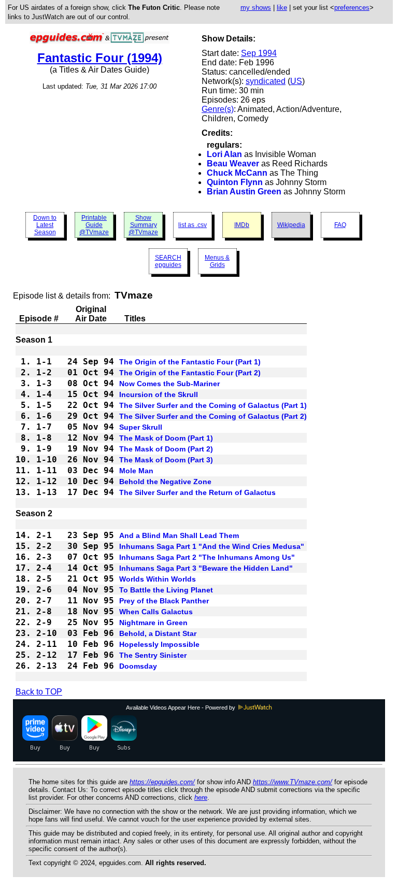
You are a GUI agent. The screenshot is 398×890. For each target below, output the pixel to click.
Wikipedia (291, 225)
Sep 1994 (259, 53)
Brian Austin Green (244, 191)
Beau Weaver (233, 163)
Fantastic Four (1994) (99, 58)
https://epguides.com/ (162, 782)
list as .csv (192, 225)
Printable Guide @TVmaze (94, 225)
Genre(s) (218, 109)
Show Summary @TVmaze (143, 225)
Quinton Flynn (235, 182)
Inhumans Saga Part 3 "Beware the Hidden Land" (206, 568)
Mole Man (136, 471)
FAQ (340, 225)
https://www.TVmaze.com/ (292, 782)
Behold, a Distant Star (157, 633)
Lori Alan (224, 154)
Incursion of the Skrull (158, 394)
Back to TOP (39, 691)
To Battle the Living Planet (166, 590)
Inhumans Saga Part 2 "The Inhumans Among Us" (207, 557)
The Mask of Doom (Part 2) (166, 449)
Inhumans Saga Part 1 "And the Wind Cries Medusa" (211, 546)
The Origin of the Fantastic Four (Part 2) (190, 373)
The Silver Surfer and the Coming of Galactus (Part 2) (213, 416)
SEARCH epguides (168, 261)
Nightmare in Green (153, 622)
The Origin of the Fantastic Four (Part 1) (190, 362)
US (296, 81)
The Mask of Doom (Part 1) (166, 438)
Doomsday (138, 666)
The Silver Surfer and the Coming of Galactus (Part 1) (213, 405)
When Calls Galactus (156, 612)
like (282, 7)
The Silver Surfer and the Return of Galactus (197, 492)
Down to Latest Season (44, 225)
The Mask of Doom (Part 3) (166, 460)
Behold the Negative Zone (165, 481)
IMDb (241, 225)
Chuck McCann (237, 172)
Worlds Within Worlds (157, 579)
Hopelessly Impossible (159, 644)
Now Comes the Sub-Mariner (169, 383)
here (200, 797)
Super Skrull (140, 427)
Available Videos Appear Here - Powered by (181, 707)
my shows (255, 7)
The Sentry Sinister (153, 655)
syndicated (266, 81)
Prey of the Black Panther (164, 601)
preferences (351, 7)
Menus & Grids (217, 261)
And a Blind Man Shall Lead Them (179, 535)
